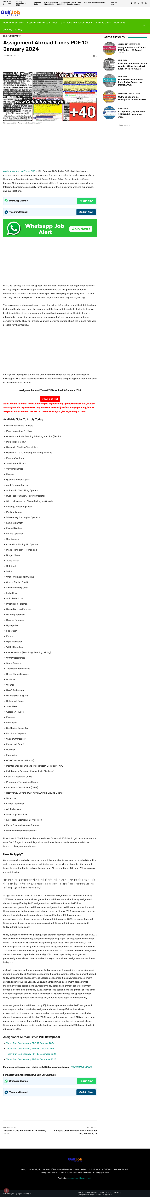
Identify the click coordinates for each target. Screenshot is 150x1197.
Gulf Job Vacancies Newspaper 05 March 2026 (132, 98)
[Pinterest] (53, 65)
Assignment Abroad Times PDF (19, 171)
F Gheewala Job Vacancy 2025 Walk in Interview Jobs (131, 114)
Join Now (87, 200)
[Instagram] (135, 3)
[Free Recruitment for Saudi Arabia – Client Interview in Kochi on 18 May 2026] (109, 64)
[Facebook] (131, 3)
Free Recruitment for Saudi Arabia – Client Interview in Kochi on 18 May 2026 (132, 66)
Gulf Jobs (122, 60)
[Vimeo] (142, 3)
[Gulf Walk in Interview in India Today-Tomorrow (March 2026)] (109, 80)
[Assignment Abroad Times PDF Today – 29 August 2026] (109, 48)
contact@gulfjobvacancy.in (80, 1178)
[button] (143, 26)
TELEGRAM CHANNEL (81, 1067)
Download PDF (50, 399)
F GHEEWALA (123, 108)
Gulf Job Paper (12, 36)
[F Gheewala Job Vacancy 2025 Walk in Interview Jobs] (109, 112)
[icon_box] (114, 3)
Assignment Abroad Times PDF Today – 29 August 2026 (132, 50)
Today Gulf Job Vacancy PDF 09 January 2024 (30, 1043)
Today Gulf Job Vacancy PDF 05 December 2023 (31, 1054)
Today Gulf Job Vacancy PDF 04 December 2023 (31, 1059)
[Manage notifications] (6, 1190)
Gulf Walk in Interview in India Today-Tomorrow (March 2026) (130, 82)
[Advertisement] (50, 145)
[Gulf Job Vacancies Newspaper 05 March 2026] (109, 96)
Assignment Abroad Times (129, 44)
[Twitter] (138, 3)
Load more (123, 125)
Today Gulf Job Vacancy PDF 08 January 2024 (30, 1048)
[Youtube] (145, 3)
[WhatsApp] (60, 65)
